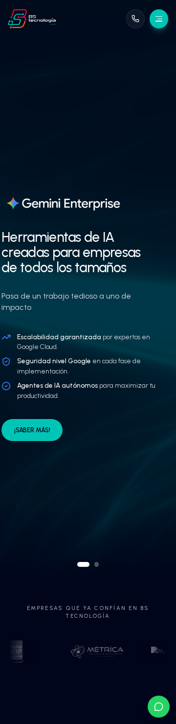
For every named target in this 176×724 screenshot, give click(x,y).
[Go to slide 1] (83, 564)
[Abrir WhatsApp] (159, 707)
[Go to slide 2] (96, 564)
